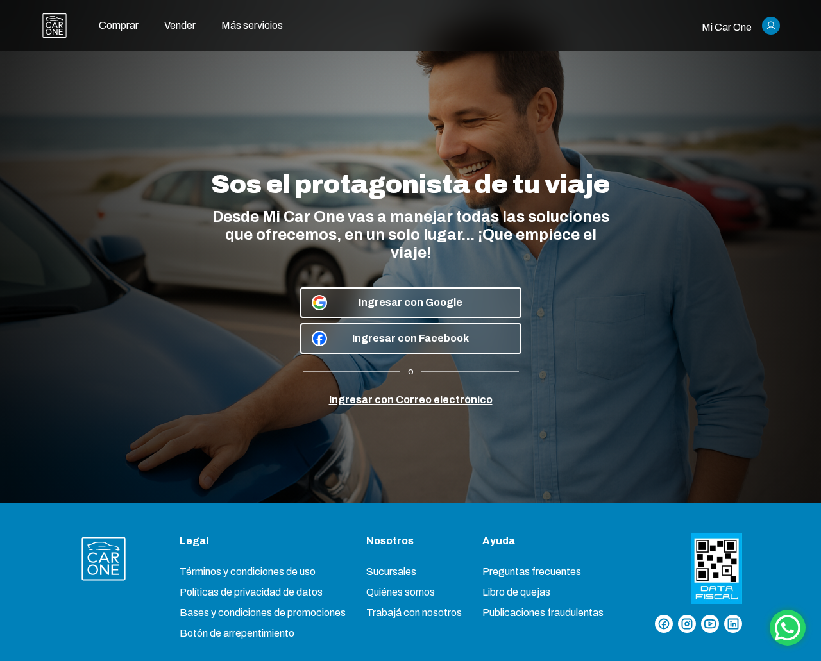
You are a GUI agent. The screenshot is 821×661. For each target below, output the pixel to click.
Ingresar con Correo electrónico (411, 399)
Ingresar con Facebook (410, 338)
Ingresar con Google (410, 302)
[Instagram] (687, 624)
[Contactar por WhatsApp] (788, 628)
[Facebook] (664, 624)
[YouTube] (710, 624)
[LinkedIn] (733, 624)
